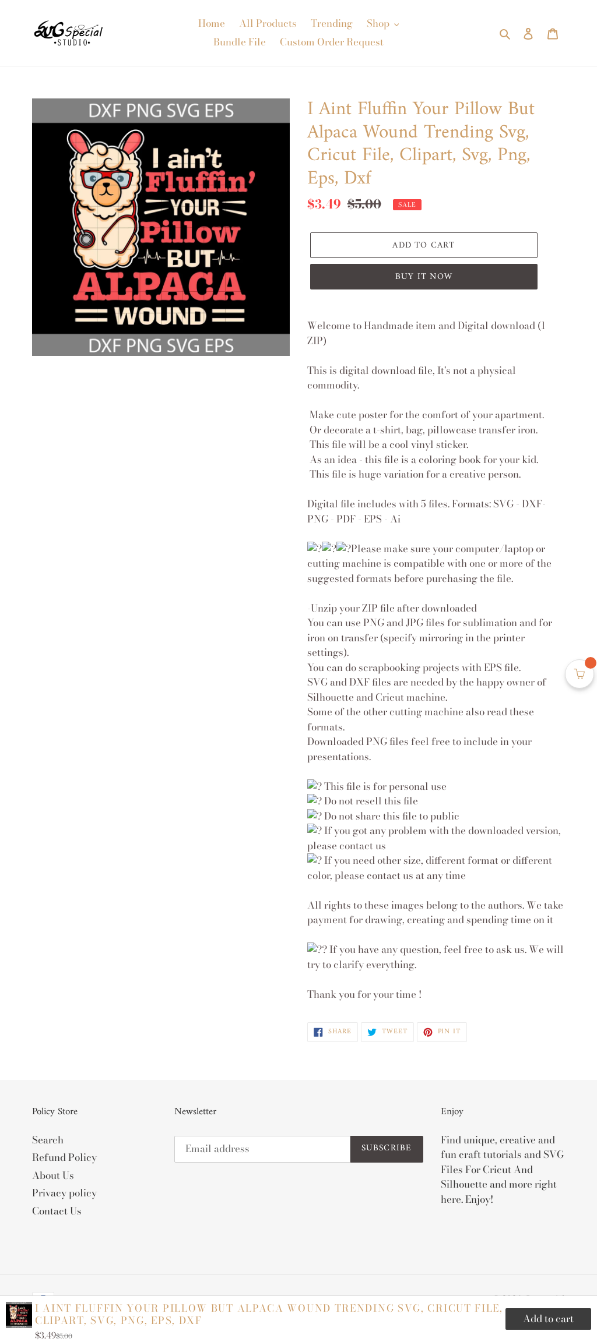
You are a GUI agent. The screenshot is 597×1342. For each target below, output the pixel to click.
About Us (53, 1175)
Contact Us (57, 1211)
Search (48, 1139)
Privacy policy (64, 1192)
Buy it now (423, 277)
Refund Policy (64, 1157)
